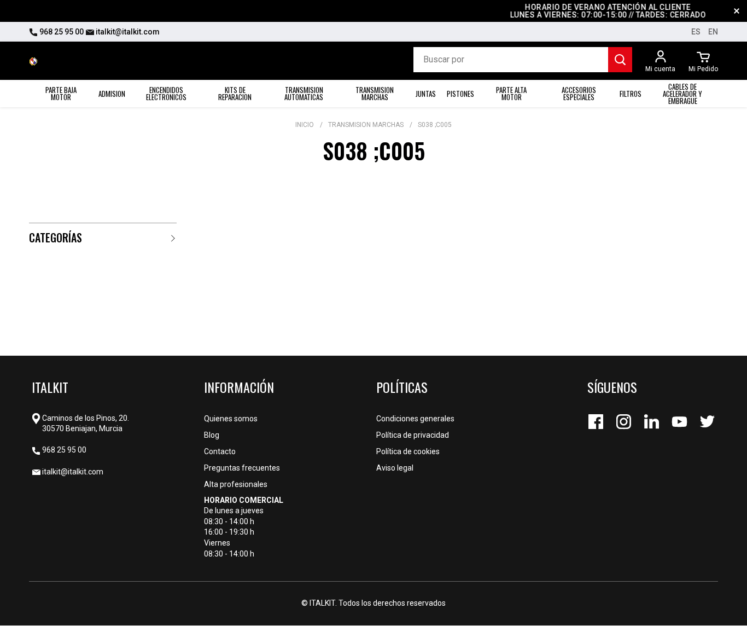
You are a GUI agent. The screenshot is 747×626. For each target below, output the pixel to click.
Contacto (220, 451)
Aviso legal (394, 467)
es (696, 31)
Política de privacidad (412, 435)
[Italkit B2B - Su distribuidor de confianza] (33, 60)
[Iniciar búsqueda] (620, 59)
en (713, 31)
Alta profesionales (235, 484)
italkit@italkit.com (127, 31)
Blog (211, 435)
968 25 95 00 (61, 31)
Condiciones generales (415, 418)
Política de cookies (408, 451)
